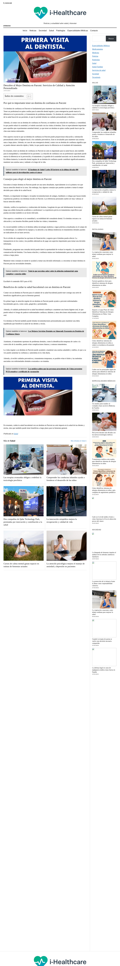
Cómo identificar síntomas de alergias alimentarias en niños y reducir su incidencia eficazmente (103, 343)
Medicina (95, 53)
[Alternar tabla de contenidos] (27, 96)
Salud (51, 31)
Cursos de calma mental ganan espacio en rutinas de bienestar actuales (21, 565)
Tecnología (96, 77)
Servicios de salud (98, 70)
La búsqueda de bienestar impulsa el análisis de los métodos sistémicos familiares (104, 555)
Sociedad (43, 31)
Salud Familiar (97, 67)
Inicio (25, 31)
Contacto (94, 31)
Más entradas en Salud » (79, 441)
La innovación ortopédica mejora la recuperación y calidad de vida (62, 520)
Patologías (60, 31)
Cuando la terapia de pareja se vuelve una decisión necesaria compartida (102, 641)
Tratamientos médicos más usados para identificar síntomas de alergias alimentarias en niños (104, 461)
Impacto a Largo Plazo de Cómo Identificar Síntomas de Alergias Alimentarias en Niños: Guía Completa (103, 313)
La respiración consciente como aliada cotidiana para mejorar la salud (102, 254)
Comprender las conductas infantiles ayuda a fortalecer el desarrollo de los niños (66, 478)
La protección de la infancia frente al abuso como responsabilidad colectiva (103, 584)
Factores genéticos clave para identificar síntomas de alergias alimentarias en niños (102, 283)
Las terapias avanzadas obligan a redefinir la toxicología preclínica (22, 478)
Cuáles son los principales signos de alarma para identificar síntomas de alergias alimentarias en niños (104, 372)
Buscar (111, 39)
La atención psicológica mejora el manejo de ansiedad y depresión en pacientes (66, 565)
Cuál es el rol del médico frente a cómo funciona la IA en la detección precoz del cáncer (104, 519)
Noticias (33, 31)
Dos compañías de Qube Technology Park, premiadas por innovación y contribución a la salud (23, 522)
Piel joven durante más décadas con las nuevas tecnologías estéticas (104, 434)
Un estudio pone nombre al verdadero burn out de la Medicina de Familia (103, 406)
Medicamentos (97, 49)
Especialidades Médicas (78, 31)
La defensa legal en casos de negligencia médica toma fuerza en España (103, 670)
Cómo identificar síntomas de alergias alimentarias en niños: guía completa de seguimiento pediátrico (104, 490)
